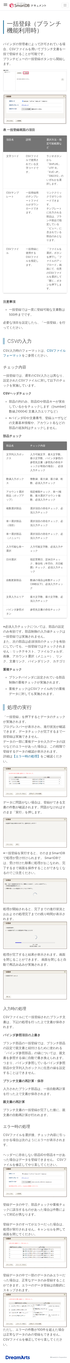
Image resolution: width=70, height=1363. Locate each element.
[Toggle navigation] (65, 5)
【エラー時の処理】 (26, 756)
